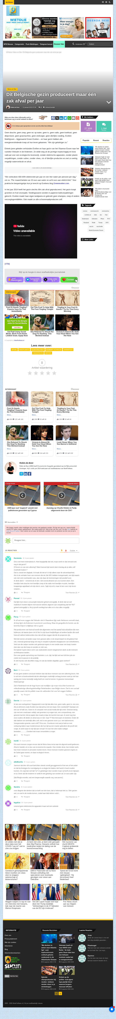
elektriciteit (37, 350)
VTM (7, 264)
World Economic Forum (96, 230)
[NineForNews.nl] (11, 10)
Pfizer (102, 219)
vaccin (91, 226)
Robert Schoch (53, 350)
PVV (108, 219)
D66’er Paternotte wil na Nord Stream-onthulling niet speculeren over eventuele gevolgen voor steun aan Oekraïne (43, 875)
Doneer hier (59, 44)
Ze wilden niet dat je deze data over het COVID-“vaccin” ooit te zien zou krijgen (15, 845)
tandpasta (38, 353)
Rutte (93, 222)
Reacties (106, 140)
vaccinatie (100, 226)
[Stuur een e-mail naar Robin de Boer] (21, 475)
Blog (6, 949)
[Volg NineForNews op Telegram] (33, 279)
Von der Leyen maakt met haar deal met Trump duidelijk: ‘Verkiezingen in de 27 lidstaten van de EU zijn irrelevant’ (45, 905)
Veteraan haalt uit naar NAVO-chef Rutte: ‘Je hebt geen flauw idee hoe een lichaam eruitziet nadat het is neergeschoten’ (103, 161)
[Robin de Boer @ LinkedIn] (25, 475)
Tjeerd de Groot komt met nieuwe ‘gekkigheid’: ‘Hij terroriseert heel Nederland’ (69, 875)
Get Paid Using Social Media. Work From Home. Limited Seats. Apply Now (17, 334)
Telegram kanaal (46, 44)
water (48, 353)
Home (10, 52)
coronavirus (105, 211)
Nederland (85, 219)
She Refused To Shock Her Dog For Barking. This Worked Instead (42, 334)
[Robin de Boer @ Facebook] (29, 475)
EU (101, 215)
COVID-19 (88, 215)
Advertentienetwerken (12, 953)
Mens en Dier (17, 52)
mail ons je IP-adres (13, 531)
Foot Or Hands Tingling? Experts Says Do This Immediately (16, 309)
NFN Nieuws (8, 44)
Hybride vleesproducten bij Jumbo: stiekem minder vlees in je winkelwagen (102, 171)
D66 (95, 215)
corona (85, 211)
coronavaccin (94, 211)
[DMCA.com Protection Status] (21, 976)
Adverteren (9, 946)
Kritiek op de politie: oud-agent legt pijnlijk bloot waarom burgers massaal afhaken (103, 181)
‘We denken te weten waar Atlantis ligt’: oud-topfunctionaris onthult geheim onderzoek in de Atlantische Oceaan (103, 150)
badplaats (24, 350)
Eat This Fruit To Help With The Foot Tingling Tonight (42, 308)
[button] (15, 279)
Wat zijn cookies (10, 942)
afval (14, 350)
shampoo (68, 350)
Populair (86, 140)
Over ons (8, 935)
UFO (107, 222)
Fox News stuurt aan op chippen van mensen (70, 904)
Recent (96, 140)
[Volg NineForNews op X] (51, 279)
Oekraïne (94, 219)
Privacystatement (11, 939)
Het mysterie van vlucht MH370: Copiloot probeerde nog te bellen (70, 845)
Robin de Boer (15, 107)
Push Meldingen (32, 44)
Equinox (91, 956)
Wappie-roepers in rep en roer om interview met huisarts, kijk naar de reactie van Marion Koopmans (18, 905)
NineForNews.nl (19, 340)
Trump (100, 222)
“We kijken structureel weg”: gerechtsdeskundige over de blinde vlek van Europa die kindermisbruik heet (103, 193)
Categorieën (19, 44)
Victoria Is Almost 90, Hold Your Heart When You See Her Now (67, 334)
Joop (90, 935)
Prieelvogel (92, 945)
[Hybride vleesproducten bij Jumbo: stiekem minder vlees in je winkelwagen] (87, 172)
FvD (106, 215)
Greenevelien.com (61, 183)
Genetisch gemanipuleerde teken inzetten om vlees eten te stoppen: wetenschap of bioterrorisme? (16, 875)
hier (69, 529)
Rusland (86, 222)
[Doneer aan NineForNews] (69, 279)
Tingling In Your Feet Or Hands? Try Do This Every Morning (67, 309)
